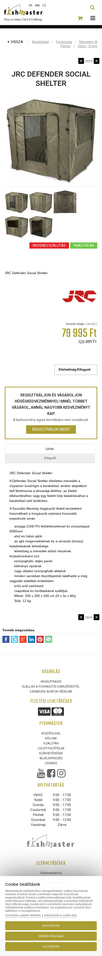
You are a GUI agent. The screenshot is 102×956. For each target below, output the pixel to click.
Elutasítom (51, 946)
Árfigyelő (50, 458)
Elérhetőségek (51, 753)
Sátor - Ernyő (87, 46)
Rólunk (51, 738)
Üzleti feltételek (51, 748)
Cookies (51, 763)
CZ (44, 5)
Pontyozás (64, 42)
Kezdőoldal (40, 42)
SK (30, 5)
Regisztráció (51, 681)
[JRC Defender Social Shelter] (51, 184)
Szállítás (51, 743)
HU (37, 5)
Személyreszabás (51, 936)
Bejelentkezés (51, 758)
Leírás (50, 449)
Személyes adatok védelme (51, 691)
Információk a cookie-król (60, 915)
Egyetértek (51, 925)
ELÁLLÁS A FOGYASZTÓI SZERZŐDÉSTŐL (51, 686)
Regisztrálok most (51, 429)
